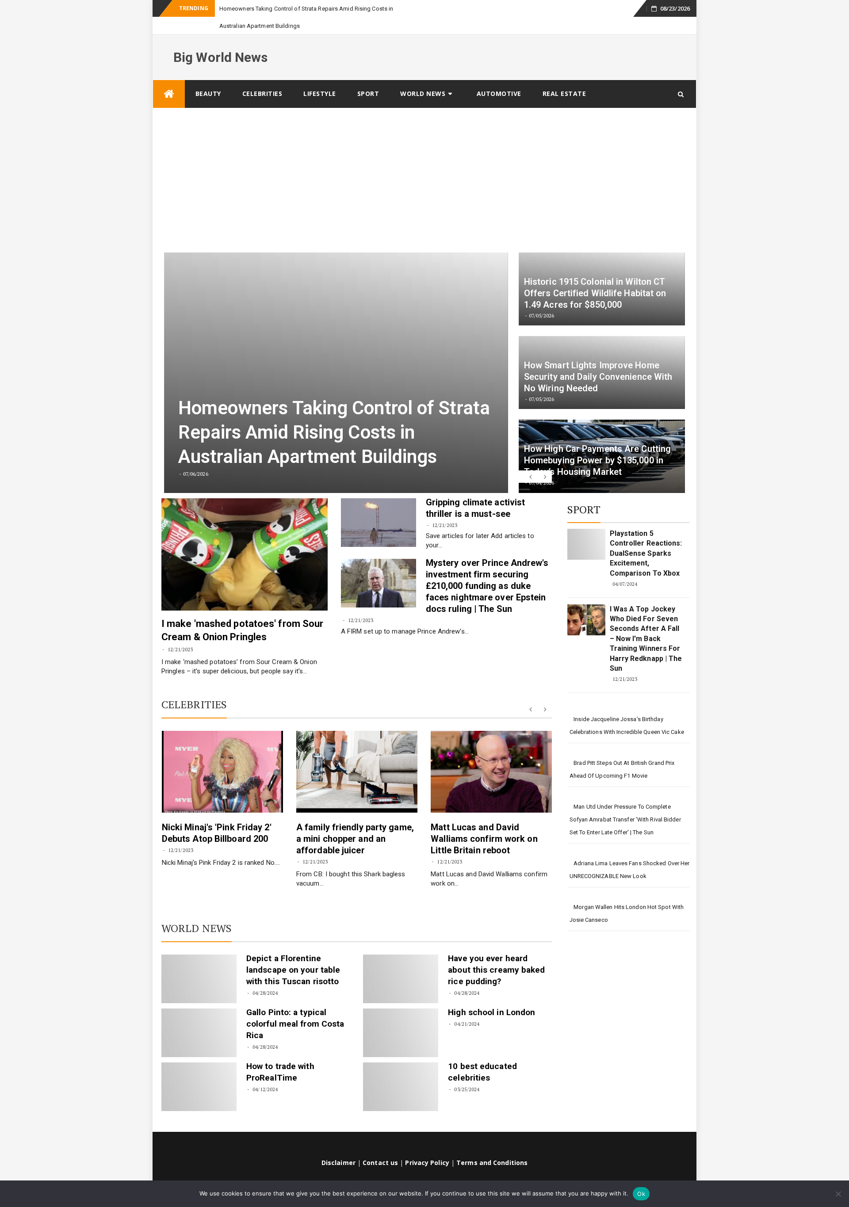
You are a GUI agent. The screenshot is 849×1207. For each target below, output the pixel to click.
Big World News (220, 40)
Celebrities (262, 76)
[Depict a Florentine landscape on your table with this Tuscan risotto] (199, 961)
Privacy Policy (427, 1145)
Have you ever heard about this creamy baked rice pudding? (496, 952)
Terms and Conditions (492, 1145)
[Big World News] (169, 77)
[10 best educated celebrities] (400, 1069)
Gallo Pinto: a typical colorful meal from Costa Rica (295, 1006)
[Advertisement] (424, 157)
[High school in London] (400, 1015)
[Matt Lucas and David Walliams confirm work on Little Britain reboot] (491, 754)
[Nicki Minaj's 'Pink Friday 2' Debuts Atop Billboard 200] (222, 754)
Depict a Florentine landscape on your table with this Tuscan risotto (293, 952)
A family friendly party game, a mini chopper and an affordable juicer (355, 821)
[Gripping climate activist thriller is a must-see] (378, 505)
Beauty (208, 76)
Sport (368, 76)
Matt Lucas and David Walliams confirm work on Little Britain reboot (484, 821)
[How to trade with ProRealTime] (199, 1069)
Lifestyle (319, 76)
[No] (838, 1193)
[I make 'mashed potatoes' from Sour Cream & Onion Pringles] (244, 537)
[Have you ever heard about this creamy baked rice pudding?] (400, 961)
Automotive (499, 76)
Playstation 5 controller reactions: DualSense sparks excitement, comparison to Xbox (646, 536)
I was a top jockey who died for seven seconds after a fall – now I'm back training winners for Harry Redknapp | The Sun (646, 621)
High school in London (491, 995)
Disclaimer (338, 1145)
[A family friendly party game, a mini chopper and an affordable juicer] (356, 754)
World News (422, 76)
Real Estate (564, 76)
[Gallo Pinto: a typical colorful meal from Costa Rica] (199, 1015)
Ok (641, 1193)
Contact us (380, 1145)
